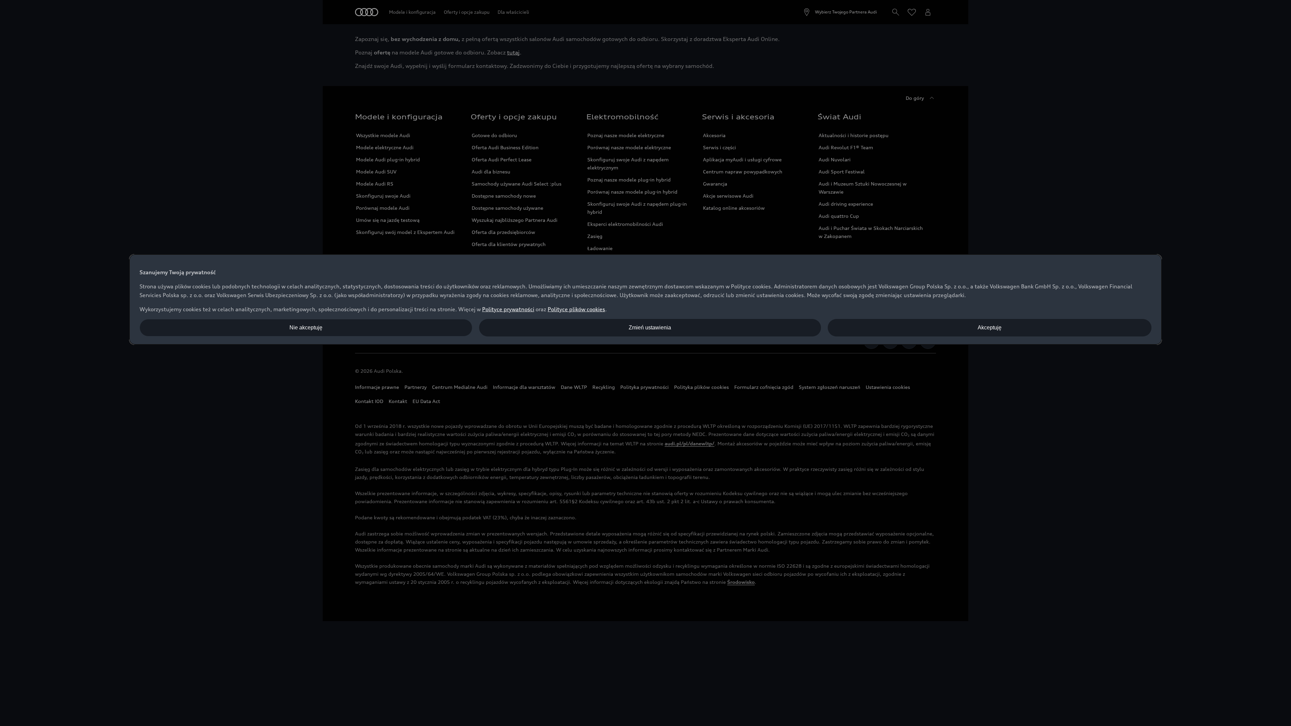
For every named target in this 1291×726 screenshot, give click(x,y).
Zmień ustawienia (650, 327)
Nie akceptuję (305, 327)
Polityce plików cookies (576, 309)
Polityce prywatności (508, 309)
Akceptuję (990, 327)
